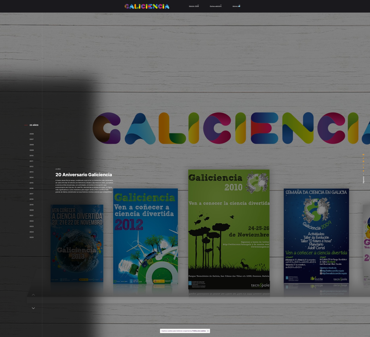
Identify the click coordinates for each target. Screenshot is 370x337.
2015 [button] (31, 183)
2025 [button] (32, 237)
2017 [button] (31, 194)
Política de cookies (199, 331)
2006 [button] (32, 134)
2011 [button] (31, 161)
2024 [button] (32, 232)
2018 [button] (31, 199)
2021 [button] (31, 215)
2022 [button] (32, 221)
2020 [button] (32, 210)
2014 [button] (31, 177)
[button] (33, 308)
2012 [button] (31, 166)
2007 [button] (32, 139)
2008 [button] (32, 145)
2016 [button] (31, 188)
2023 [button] (32, 226)
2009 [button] (32, 150)
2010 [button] (31, 156)
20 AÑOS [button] (34, 125)
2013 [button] (31, 172)
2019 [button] (31, 205)
